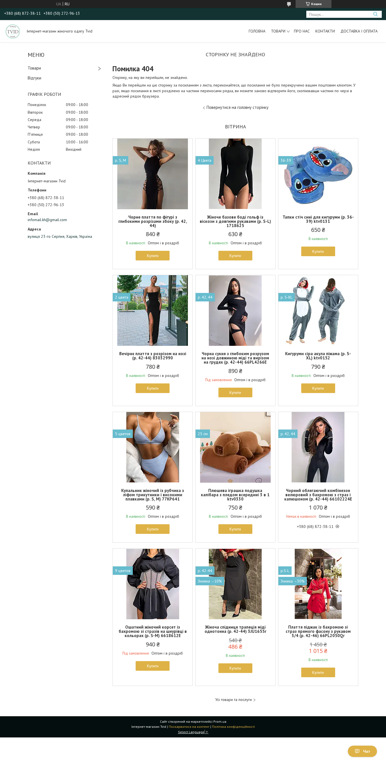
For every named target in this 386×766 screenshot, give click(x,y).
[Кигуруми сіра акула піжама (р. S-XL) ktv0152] (318, 310)
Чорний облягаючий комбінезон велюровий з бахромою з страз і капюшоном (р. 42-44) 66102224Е (318, 494)
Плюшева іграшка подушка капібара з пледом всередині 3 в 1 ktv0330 (235, 494)
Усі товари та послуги (233, 699)
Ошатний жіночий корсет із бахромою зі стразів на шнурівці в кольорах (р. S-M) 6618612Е (153, 631)
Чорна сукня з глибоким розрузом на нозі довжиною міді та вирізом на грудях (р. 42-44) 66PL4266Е (235, 357)
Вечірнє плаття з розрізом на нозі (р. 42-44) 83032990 (152, 355)
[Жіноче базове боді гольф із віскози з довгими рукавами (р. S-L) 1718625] (235, 174)
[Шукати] (375, 14)
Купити (153, 255)
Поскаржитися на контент (189, 726)
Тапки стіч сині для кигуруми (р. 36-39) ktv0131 (318, 219)
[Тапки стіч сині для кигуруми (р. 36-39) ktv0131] (318, 174)
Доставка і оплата (359, 31)
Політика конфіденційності (233, 726)
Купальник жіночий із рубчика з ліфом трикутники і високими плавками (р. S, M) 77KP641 (152, 494)
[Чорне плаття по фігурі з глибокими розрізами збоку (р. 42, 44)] (152, 174)
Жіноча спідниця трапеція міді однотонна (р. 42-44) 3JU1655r (235, 629)
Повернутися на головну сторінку (237, 107)
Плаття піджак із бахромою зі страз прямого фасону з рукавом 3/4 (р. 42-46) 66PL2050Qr (318, 631)
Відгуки (34, 78)
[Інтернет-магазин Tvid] (12, 31)
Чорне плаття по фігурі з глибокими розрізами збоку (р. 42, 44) (152, 221)
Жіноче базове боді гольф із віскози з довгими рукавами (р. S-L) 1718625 (235, 221)
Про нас (302, 31)
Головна (257, 31)
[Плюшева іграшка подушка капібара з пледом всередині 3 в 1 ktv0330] (235, 447)
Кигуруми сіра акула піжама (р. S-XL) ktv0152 (318, 355)
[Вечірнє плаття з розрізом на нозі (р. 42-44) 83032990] (152, 310)
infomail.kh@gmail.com (47, 219)
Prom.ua (219, 721)
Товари (278, 31)
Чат (366, 751)
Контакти (325, 31)
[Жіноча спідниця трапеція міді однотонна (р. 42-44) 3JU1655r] (235, 584)
